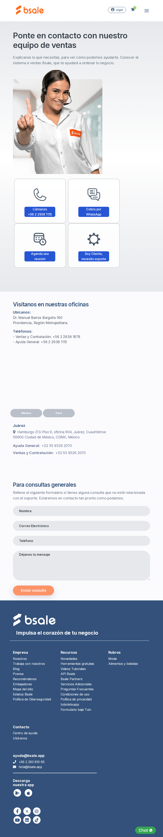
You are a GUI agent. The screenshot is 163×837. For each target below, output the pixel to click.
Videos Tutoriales (73, 669)
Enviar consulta (33, 590)
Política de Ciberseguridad (32, 699)
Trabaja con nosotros (29, 664)
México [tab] (26, 413)
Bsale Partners (71, 679)
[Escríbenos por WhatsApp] (145, 830)
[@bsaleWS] (27, 811)
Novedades (69, 659)
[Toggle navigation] (146, 10)
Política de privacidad (76, 699)
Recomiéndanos (25, 679)
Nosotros (20, 659)
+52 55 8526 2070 (57, 446)
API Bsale (68, 674)
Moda (112, 659)
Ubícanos (20, 738)
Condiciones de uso (75, 694)
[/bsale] (17, 820)
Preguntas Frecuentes (77, 689)
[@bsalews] (17, 811)
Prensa (18, 674)
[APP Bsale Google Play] (17, 793)
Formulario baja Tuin (76, 710)
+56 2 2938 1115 (54, 342)
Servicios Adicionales (76, 684)
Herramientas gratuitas (77, 664)
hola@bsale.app (30, 767)
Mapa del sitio (23, 689)
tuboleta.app (70, 704)
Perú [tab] (59, 413)
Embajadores (22, 684)
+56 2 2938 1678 (66, 337)
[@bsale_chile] (37, 811)
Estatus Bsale (23, 694)
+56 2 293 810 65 (32, 762)
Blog (16, 669)
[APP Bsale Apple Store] (28, 793)
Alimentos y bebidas (123, 664)
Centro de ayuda (25, 733)
